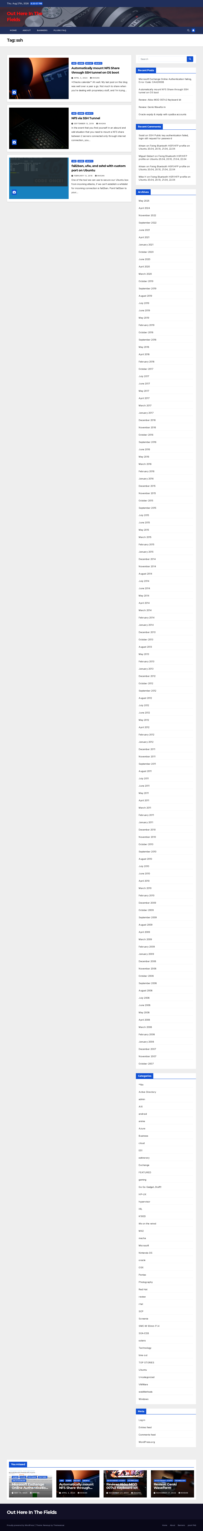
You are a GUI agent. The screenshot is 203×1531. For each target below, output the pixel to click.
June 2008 (144, 1005)
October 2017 (146, 369)
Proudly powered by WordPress (21, 1525)
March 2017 (145, 405)
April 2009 (144, 932)
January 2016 (146, 478)
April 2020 (144, 266)
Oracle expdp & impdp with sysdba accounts (162, 114)
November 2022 (147, 215)
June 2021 (144, 230)
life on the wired (147, 1223)
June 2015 (144, 522)
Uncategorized (146, 1377)
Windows (143, 1399)
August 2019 (145, 295)
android (143, 1114)
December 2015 (147, 486)
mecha (142, 1238)
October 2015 (146, 500)
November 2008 (147, 968)
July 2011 (144, 778)
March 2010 (145, 888)
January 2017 (146, 412)
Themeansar (58, 1525)
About (27, 30)
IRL (140, 1209)
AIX (141, 1106)
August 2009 (145, 924)
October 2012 (146, 683)
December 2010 (147, 829)
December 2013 (147, 632)
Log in (142, 1420)
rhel (141, 1304)
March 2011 (145, 807)
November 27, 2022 (119, 1493)
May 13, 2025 (21, 1493)
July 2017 (144, 376)
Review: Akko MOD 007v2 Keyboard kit (160, 99)
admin (80, 63)
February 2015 (146, 544)
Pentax (142, 1274)
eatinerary (144, 1157)
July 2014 (144, 581)
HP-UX (142, 1194)
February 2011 (146, 815)
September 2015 (147, 508)
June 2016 (144, 449)
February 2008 (147, 1034)
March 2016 (145, 464)
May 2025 (144, 200)
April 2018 (144, 354)
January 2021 (146, 244)
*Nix (74, 63)
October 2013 (146, 639)
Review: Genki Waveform (152, 107)
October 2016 (146, 434)
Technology (145, 1348)
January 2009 (146, 954)
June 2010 (144, 873)
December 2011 (147, 749)
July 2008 (144, 997)
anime (142, 1121)
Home (13, 30)
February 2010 (146, 895)
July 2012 (144, 705)
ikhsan (96, 78)
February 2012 (146, 734)
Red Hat (89, 63)
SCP (141, 1311)
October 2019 (146, 281)
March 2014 (145, 610)
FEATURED (145, 1172)
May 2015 (144, 529)
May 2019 (144, 317)
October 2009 (146, 910)
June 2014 (144, 588)
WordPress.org (147, 1442)
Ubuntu (98, 63)
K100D (142, 1216)
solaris (142, 1340)
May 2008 (144, 1012)
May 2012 (144, 720)
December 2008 (147, 961)
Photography (146, 1282)
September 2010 (147, 851)
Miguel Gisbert (146, 156)
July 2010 (144, 866)
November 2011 (147, 756)
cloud (142, 1143)
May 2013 (144, 654)
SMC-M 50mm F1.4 (149, 1326)
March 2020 (145, 274)
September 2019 (147, 288)
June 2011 (144, 785)
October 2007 (146, 1063)
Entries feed (145, 1427)
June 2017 (144, 383)
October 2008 (146, 976)
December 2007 (147, 1049)
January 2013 (146, 668)
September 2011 (147, 763)
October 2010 (146, 844)
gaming (142, 1179)
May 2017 (144, 391)
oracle (142, 1260)
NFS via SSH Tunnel (85, 118)
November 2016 (147, 427)
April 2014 (144, 603)
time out (143, 1355)
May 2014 (144, 595)
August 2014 (145, 573)
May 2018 (144, 347)
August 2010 (145, 859)
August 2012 (145, 698)
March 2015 (145, 537)
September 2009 (148, 917)
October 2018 (146, 332)
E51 (140, 1150)
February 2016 (146, 471)
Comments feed (147, 1434)
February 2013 (146, 661)
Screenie (143, 1318)
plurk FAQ (60, 30)
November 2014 (147, 566)
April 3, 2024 (81, 78)
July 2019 (144, 303)
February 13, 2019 (83, 176)
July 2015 (144, 515)
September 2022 (147, 222)
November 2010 (147, 837)
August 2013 (145, 646)
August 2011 (145, 771)
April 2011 (144, 800)
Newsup (46, 1525)
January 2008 (146, 1041)
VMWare (143, 1384)
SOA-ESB (144, 1333)
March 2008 (145, 1027)
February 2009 (147, 946)
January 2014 (146, 625)
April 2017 (144, 398)
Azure (142, 1128)
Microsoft (144, 1245)
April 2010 (144, 880)
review (142, 1296)
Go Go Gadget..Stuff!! (150, 1187)
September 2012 (147, 690)
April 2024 (144, 208)
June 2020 (144, 259)
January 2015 (146, 551)
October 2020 (146, 252)
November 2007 (147, 1056)
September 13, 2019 (84, 124)
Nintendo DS (145, 1252)
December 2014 (147, 559)
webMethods (145, 1391)
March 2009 (145, 939)
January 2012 (146, 742)
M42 (141, 1231)
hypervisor (144, 1201)
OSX (141, 1267)
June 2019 (144, 310)
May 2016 (144, 456)
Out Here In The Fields (32, 1512)
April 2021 (144, 237)
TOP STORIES (146, 1362)
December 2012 (147, 676)
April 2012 (144, 727)
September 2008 (148, 983)
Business (143, 1135)
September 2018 (147, 339)
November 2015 (147, 493)
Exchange (144, 1165)
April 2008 (144, 1019)
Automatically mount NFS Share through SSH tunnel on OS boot (77, 1487)
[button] (188, 30)
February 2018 (146, 361)
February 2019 (146, 325)
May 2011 (144, 793)
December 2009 (147, 902)
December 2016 (147, 420)
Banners (42, 30)
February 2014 (147, 617)
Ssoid (141, 135)
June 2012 (144, 712)
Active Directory (147, 1092)
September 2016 (147, 442)
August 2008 (145, 990)
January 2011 (146, 822)
